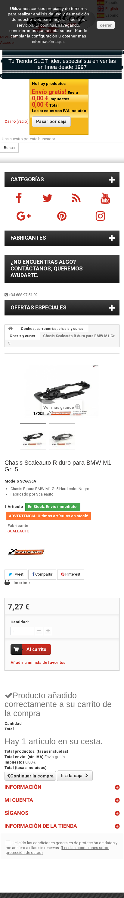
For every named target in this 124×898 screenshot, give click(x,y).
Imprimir (22, 582)
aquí (59, 41)
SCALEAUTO (18, 531)
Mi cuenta (19, 800)
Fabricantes (28, 237)
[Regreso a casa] (10, 328)
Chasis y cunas (22, 336)
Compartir (43, 574)
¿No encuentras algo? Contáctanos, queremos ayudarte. (47, 268)
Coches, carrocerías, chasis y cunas (52, 329)
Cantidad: (20, 622)
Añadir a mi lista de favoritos (38, 662)
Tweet (17, 574)
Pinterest (72, 574)
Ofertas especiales (39, 307)
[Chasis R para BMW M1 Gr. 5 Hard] (33, 436)
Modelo (12, 481)
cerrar (106, 25)
